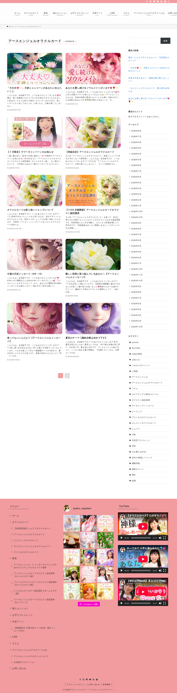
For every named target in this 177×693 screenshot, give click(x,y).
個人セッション (20, 608)
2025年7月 (136, 171)
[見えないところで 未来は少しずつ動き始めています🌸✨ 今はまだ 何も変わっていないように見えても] (88, 557)
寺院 (134, 445)
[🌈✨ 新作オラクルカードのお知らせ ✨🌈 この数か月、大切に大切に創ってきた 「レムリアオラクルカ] (71, 523)
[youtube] (158, 1)
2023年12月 (137, 269)
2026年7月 (136, 136)
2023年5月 (136, 309)
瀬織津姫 (136, 463)
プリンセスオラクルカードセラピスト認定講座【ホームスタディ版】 (35, 583)
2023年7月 (136, 297)
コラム (135, 388)
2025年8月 (136, 165)
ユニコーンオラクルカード (144, 422)
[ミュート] (160, 537)
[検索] (168, 1)
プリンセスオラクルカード (144, 417)
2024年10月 (137, 217)
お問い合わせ (19, 668)
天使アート (18, 621)
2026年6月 (136, 142)
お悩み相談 (137, 353)
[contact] (165, 1)
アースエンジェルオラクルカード (147, 382)
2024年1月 (136, 263)
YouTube (136, 347)
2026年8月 (136, 130)
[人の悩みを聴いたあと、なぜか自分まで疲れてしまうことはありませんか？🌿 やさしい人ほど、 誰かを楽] (105, 540)
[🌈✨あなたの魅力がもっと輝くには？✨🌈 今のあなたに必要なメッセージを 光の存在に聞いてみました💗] (88, 540)
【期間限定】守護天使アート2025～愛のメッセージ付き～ (35, 629)
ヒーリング (137, 411)
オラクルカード (20, 522)
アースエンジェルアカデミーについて (31, 656)
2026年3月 (136, 159)
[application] (143, 526)
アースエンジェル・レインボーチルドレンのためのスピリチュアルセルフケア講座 (35, 566)
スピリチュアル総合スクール (145, 394)
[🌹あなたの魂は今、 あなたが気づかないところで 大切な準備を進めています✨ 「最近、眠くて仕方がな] (88, 574)
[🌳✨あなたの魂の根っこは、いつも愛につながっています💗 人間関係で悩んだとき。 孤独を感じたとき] (71, 540)
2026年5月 (136, 147)
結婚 (134, 480)
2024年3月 (136, 251)
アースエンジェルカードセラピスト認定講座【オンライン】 (34, 601)
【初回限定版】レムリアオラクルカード (32, 528)
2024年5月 (136, 245)
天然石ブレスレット (141, 440)
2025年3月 (136, 194)
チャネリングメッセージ (143, 405)
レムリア (136, 428)
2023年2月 (136, 320)
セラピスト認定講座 (141, 399)
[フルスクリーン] (164, 537)
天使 (134, 434)
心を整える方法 (139, 451)
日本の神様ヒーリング (142, 457)
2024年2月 (136, 257)
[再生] (121, 537)
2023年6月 (136, 303)
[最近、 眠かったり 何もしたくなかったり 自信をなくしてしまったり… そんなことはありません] (88, 591)
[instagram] (150, 1)
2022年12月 (137, 326)
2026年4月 (136, 153)
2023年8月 (136, 292)
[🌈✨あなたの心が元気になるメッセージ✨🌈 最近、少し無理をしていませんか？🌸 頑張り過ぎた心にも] (105, 523)
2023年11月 (137, 274)
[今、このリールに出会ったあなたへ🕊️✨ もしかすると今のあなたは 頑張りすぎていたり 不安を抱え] (71, 591)
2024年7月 (136, 234)
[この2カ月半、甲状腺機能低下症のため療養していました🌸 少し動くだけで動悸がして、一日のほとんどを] (105, 574)
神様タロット (138, 469)
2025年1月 (136, 205)
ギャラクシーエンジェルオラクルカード (32, 546)
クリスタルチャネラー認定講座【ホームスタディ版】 (35, 592)
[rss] (161, 1)
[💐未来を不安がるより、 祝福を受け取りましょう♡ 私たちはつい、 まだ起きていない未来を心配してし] (88, 523)
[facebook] (147, 1)
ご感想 (135, 371)
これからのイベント (141, 365)
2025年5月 (136, 182)
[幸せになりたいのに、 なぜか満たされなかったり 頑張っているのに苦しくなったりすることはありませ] (105, 591)
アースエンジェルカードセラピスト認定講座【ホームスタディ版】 (34, 574)
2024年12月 (137, 211)
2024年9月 (136, 222)
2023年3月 (136, 315)
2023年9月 (136, 286)
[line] (154, 1)
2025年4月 (136, 188)
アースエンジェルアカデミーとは (29, 649)
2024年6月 (136, 240)
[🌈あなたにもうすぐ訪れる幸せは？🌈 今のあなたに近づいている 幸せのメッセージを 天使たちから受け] (71, 557)
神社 (134, 474)
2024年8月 (136, 228)
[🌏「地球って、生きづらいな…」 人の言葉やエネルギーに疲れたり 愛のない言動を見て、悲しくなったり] (71, 574)
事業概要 (106, 684)
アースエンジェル (140, 376)
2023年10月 (137, 280)
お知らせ (136, 359)
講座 (14, 558)
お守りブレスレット (22, 615)
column (135, 342)
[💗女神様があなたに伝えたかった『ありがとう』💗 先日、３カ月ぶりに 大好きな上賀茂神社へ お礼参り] (105, 557)
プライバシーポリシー (76, 684)
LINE (15, 636)
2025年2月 (136, 199)
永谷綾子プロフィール (24, 662)
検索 (165, 40)
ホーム (15, 515)
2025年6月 (136, 176)
